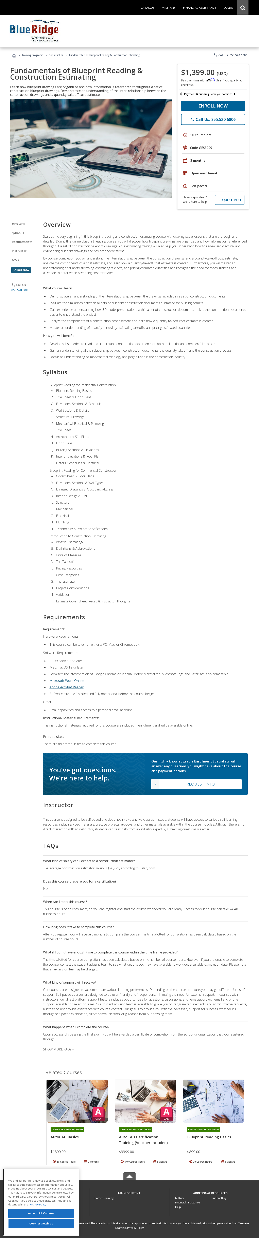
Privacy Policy (135, 1228)
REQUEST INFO (230, 200)
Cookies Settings (41, 1223)
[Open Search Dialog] (242, 7)
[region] (41, 1202)
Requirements (22, 242)
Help (178, 1207)
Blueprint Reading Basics (209, 1137)
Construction (56, 55)
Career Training (104, 1198)
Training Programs (32, 55)
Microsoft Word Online (67, 680)
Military (179, 1198)
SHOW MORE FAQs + (58, 1049)
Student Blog (218, 1198)
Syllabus (18, 233)
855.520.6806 (20, 290)
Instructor (19, 251)
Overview (18, 224)
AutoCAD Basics (65, 1137)
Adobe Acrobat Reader (67, 687)
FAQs (15, 260)
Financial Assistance (187, 1202)
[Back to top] (129, 1192)
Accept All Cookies (41, 1213)
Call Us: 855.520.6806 (230, 55)
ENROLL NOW (213, 106)
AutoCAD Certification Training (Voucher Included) (143, 1140)
